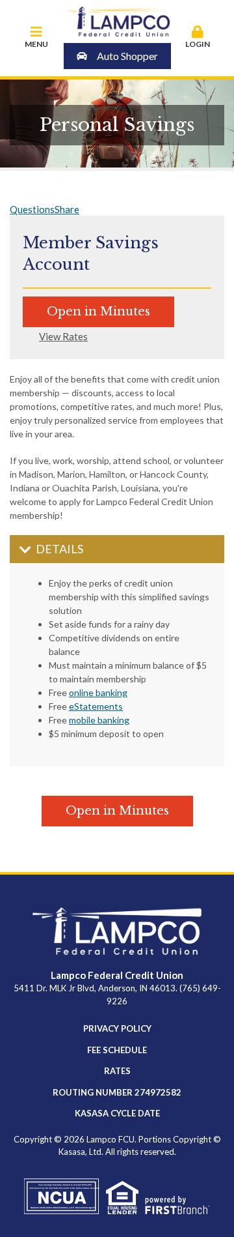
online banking (98, 692)
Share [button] (67, 209)
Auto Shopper (127, 56)
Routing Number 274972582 (117, 1092)
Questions (32, 209)
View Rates (63, 337)
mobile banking (99, 719)
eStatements (96, 706)
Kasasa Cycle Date (117, 1113)
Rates (117, 1071)
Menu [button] (36, 44)
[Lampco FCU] (117, 20)
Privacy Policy (117, 1028)
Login (197, 44)
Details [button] (59, 549)
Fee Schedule (117, 1050)
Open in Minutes (98, 311)
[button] (198, 37)
